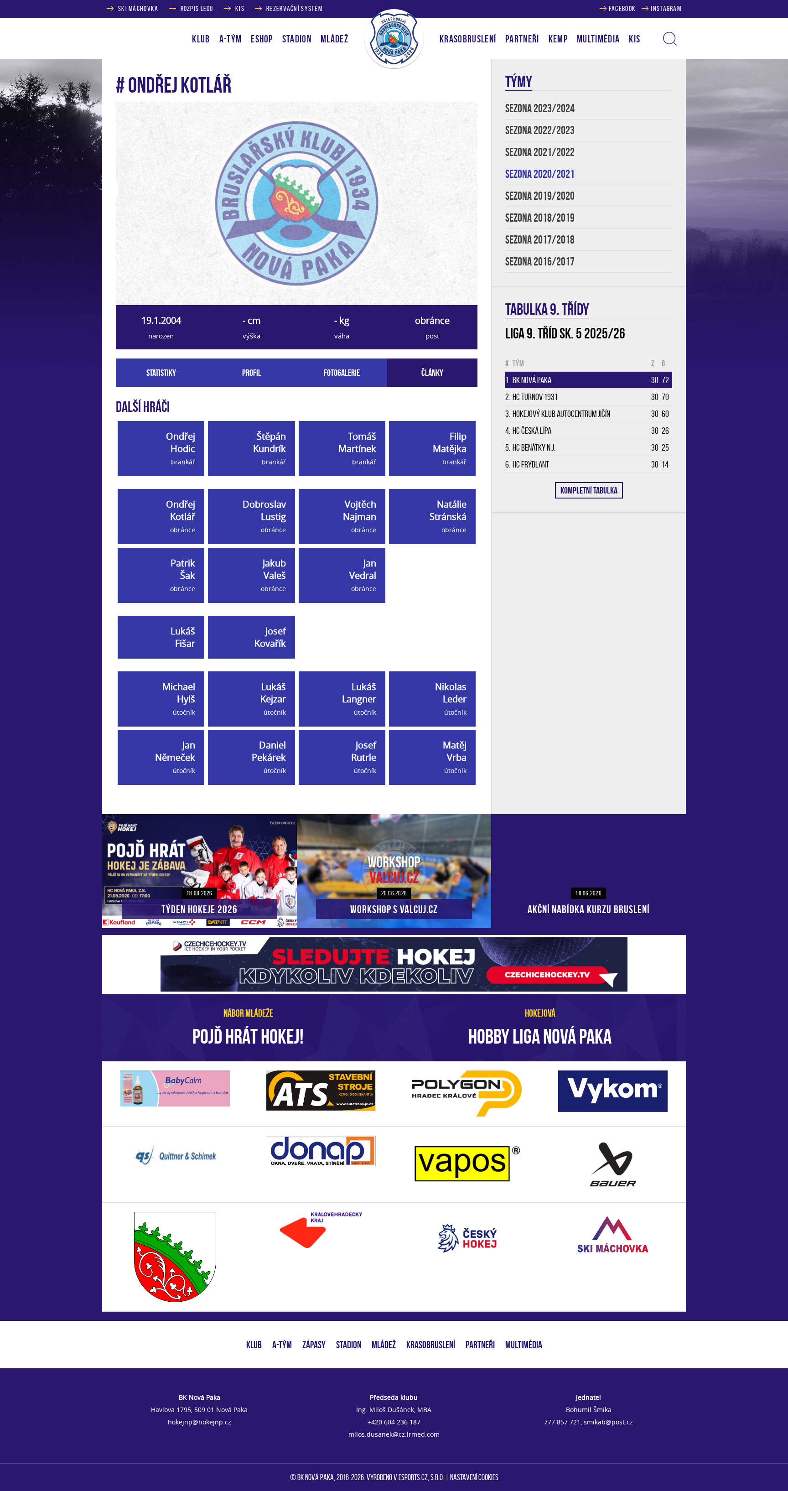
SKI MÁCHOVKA (138, 8)
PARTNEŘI (522, 38)
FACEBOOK (622, 8)
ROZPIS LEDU (197, 8)
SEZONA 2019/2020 (540, 196)
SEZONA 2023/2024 (540, 108)
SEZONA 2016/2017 (540, 261)
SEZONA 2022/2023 (540, 130)
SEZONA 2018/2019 (540, 218)
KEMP (558, 38)
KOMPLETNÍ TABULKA (588, 490)
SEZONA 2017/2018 (540, 240)
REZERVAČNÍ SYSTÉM (294, 8)
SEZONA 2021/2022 (540, 152)
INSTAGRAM (666, 8)
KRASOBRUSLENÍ (468, 38)
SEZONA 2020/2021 (540, 174)
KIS (239, 8)
